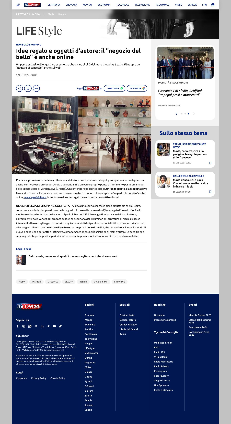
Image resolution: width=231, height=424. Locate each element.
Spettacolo (91, 334)
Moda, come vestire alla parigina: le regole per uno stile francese (190, 154)
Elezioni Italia (127, 315)
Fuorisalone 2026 (198, 327)
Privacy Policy (38, 378)
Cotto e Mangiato (163, 390)
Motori (88, 367)
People (89, 343)
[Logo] (32, 5)
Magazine (90, 362)
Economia (90, 324)
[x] (36, 326)
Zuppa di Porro (162, 380)
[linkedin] (42, 326)
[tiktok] (60, 326)
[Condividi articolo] (19, 88)
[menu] (18, 5)
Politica (89, 329)
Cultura (89, 391)
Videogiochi (91, 353)
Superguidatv (161, 375)
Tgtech (88, 381)
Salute (88, 395)
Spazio (88, 409)
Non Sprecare (161, 385)
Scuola (88, 400)
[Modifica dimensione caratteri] (36, 88)
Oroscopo (159, 315)
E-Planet (89, 386)
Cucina (88, 376)
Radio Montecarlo (163, 361)
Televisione (91, 338)
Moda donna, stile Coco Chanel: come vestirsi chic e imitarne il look (190, 183)
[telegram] (48, 326)
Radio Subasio (161, 366)
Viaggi (88, 372)
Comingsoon (160, 371)
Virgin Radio (160, 357)
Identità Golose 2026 (200, 315)
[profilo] (213, 5)
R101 (157, 347)
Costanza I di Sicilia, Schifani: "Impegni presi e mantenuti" (180, 93)
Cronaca (89, 315)
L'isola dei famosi (129, 329)
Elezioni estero (128, 320)
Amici (123, 334)
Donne (88, 357)
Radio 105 (159, 352)
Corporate (21, 378)
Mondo (88, 320)
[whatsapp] (30, 326)
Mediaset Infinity (163, 342)
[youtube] (54, 326)
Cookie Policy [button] (57, 378)
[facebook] (17, 326)
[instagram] (24, 326)
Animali (89, 405)
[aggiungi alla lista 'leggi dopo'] (28, 88)
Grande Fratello (128, 324)
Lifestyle (90, 348)
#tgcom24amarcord (165, 320)
